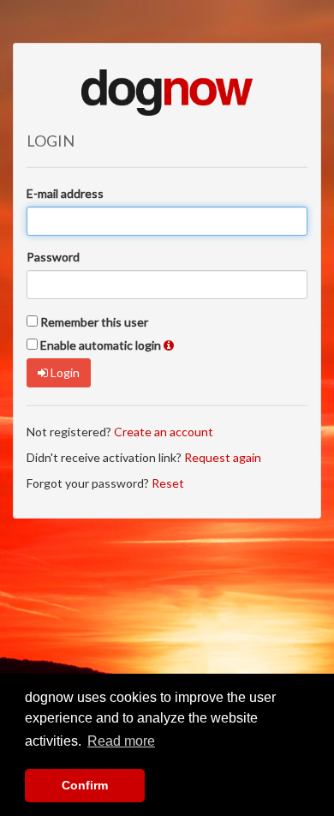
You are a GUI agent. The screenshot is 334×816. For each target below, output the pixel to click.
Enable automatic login (100, 345)
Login (64, 372)
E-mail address (65, 193)
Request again (222, 457)
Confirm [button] (85, 785)
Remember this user (94, 322)
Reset (168, 483)
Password (53, 256)
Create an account (163, 431)
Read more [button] (121, 741)
